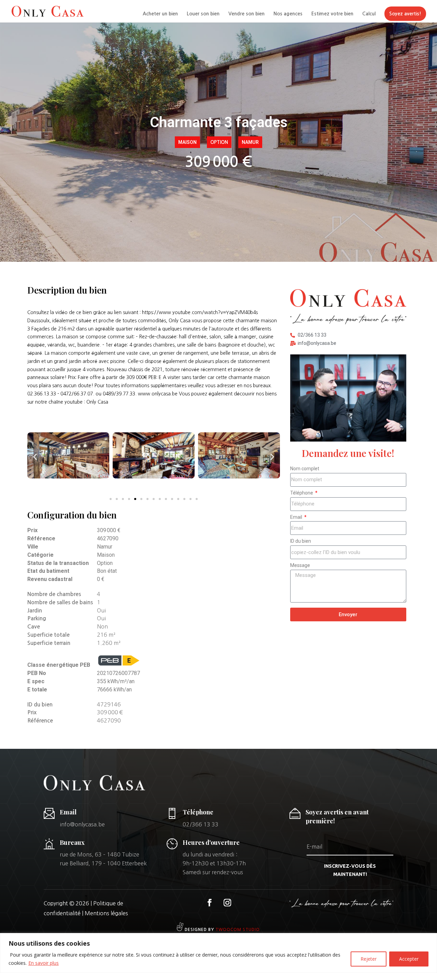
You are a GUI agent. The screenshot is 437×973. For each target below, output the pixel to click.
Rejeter (369, 959)
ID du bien (300, 541)
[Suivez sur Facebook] (209, 902)
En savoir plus (43, 963)
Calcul (369, 13)
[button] (35, 456)
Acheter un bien (160, 13)
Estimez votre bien (332, 13)
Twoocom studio (237, 930)
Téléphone (302, 493)
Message (300, 565)
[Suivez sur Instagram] (227, 902)
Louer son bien (203, 13)
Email (296, 517)
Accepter (409, 959)
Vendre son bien (246, 13)
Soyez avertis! (405, 13)
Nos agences (287, 13)
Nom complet (304, 468)
